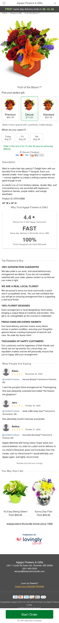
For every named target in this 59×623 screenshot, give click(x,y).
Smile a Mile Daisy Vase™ (34, 411)
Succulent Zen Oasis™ (32, 434)
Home (4, 13)
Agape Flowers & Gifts (30, 3)
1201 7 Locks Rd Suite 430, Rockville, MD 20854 (29, 565)
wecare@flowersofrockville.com (30, 571)
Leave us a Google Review (29, 586)
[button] (52, 616)
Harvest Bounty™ (30, 379)
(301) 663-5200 (29, 568)
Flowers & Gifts (16, 13)
